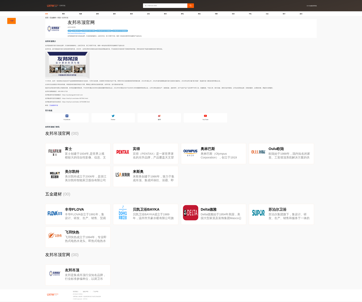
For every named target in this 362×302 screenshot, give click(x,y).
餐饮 (63, 13)
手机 (250, 13)
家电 (182, 13)
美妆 (199, 13)
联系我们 (75, 291)
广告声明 (95, 291)
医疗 (284, 13)
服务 (114, 13)
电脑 (80, 13)
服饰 (97, 13)
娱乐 (301, 13)
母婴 (216, 13)
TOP (11, 21)
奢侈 (131, 13)
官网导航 (85, 299)
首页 (46, 13)
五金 (267, 13)
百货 (233, 13)
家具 (165, 13)
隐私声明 (85, 291)
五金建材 (53, 17)
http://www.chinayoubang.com (76, 33)
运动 (148, 13)
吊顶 (59, 17)
